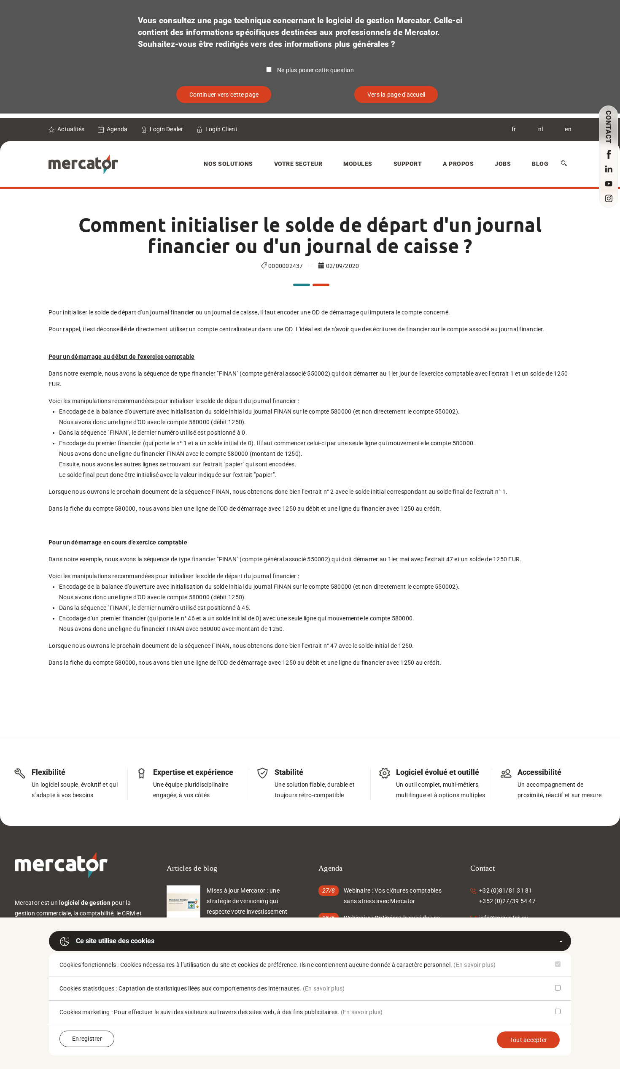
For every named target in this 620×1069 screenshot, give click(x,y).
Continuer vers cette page (224, 94)
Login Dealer (166, 129)
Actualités (71, 129)
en (568, 129)
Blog (540, 163)
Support (408, 163)
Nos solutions (228, 163)
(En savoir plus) (474, 964)
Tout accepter (528, 1040)
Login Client (221, 129)
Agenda (117, 129)
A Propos (458, 163)
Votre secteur (298, 163)
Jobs (503, 163)
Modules (357, 163)
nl (540, 129)
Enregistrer (87, 1038)
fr (514, 129)
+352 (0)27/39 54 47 (507, 901)
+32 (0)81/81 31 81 (505, 890)
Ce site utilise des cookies (115, 941)
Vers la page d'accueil (396, 94)
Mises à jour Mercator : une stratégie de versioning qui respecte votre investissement (247, 901)
